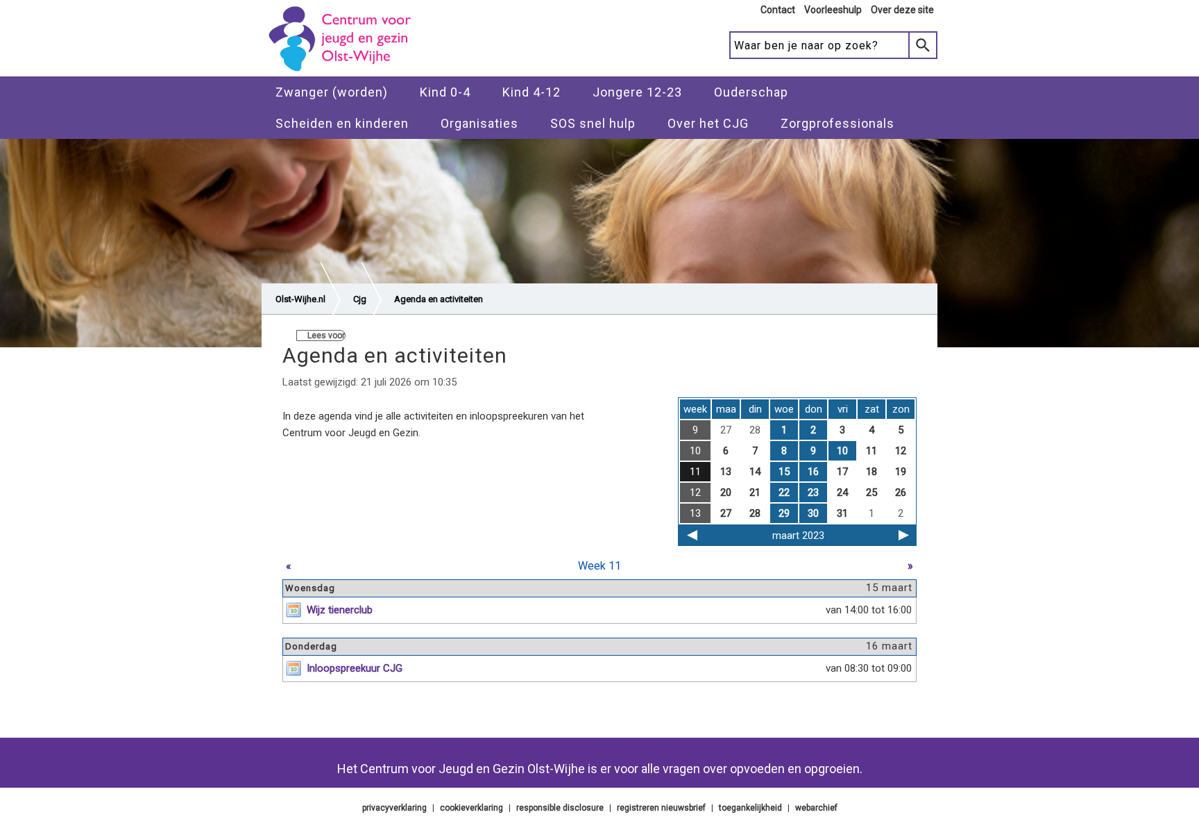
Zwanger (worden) (331, 92)
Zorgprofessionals (837, 123)
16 (813, 471)
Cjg (359, 299)
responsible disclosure (560, 808)
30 (813, 513)
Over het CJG (708, 123)
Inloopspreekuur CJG (354, 668)
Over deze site (902, 9)
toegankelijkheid (750, 808)
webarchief (816, 808)
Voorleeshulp (833, 9)
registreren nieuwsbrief (661, 808)
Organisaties (479, 123)
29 (784, 513)
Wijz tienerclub (340, 610)
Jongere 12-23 (637, 92)
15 (784, 471)
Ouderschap (751, 92)
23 (813, 492)
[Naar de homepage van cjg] (345, 70)
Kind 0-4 (445, 92)
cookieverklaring (471, 808)
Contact (777, 9)
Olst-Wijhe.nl (300, 299)
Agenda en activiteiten (438, 299)
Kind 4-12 (531, 92)
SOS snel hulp (593, 123)
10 (842, 451)
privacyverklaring (394, 808)
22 (784, 492)
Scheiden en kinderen (342, 123)
